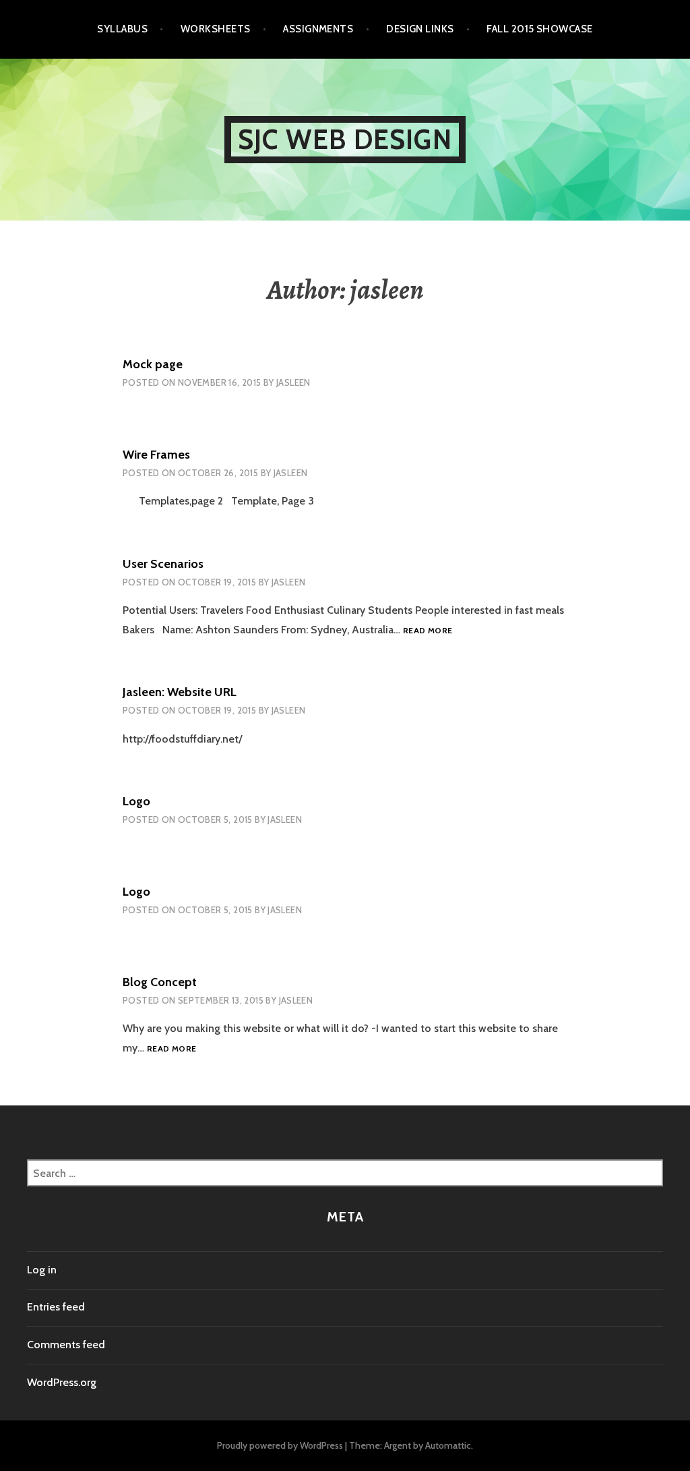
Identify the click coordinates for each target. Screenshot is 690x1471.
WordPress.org (61, 1382)
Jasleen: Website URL (180, 692)
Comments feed (66, 1344)
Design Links (419, 29)
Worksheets (216, 29)
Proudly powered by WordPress (280, 1445)
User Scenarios (163, 563)
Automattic (448, 1445)
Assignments (318, 29)
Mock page (153, 364)
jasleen (293, 382)
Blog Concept (160, 982)
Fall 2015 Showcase (539, 29)
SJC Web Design (345, 139)
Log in (42, 1269)
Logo (136, 801)
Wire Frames (156, 454)
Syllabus (122, 29)
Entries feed (56, 1306)
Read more (427, 631)
